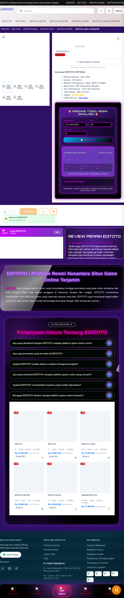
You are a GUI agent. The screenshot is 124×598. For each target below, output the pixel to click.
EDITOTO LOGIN (96, 3)
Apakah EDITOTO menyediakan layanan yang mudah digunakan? (47, 385)
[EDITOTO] (6, 11)
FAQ (46, 558)
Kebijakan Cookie (95, 554)
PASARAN (68, 120)
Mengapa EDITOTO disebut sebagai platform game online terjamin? (48, 395)
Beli (44, 211)
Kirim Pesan (12, 555)
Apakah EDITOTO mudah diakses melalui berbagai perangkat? (45, 364)
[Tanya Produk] (53, 211)
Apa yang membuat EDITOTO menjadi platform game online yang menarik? (52, 374)
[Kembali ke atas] (117, 582)
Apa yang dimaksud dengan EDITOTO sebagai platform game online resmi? (52, 343)
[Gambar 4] (40, 87)
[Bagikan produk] (118, 39)
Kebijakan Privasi (95, 550)
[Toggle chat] (116, 590)
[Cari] (20, 10)
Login (38, 593)
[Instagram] (9, 568)
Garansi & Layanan (96, 567)
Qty (4, 208)
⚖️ (109, 11)
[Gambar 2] (18, 87)
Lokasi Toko (49, 554)
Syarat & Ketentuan (96, 545)
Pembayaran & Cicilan (97, 563)
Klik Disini (83, 98)
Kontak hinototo (51, 550)
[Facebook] (2, 568)
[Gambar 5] (7, 98)
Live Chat (110, 593)
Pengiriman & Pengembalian (100, 558)
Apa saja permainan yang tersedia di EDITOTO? (38, 353)
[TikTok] (16, 568)
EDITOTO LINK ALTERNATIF (106, 21)
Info (57, 232)
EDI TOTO (82, 3)
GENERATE (88, 140)
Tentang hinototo (52, 545)
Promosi (13, 593)
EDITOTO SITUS (37, 21)
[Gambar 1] (7, 87)
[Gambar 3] (29, 87)
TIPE (91, 120)
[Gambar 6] (18, 98)
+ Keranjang (28, 211)
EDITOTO (70, 3)
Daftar (62, 594)
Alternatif (86, 593)
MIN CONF (68, 129)
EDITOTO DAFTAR (115, 3)
